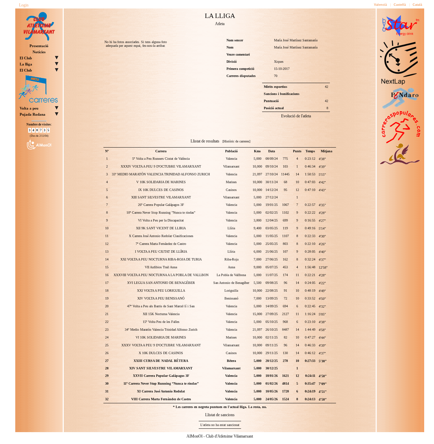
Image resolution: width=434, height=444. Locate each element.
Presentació (38, 46)
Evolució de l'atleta (296, 116)
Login (23, 5)
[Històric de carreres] (236, 141)
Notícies (39, 52)
